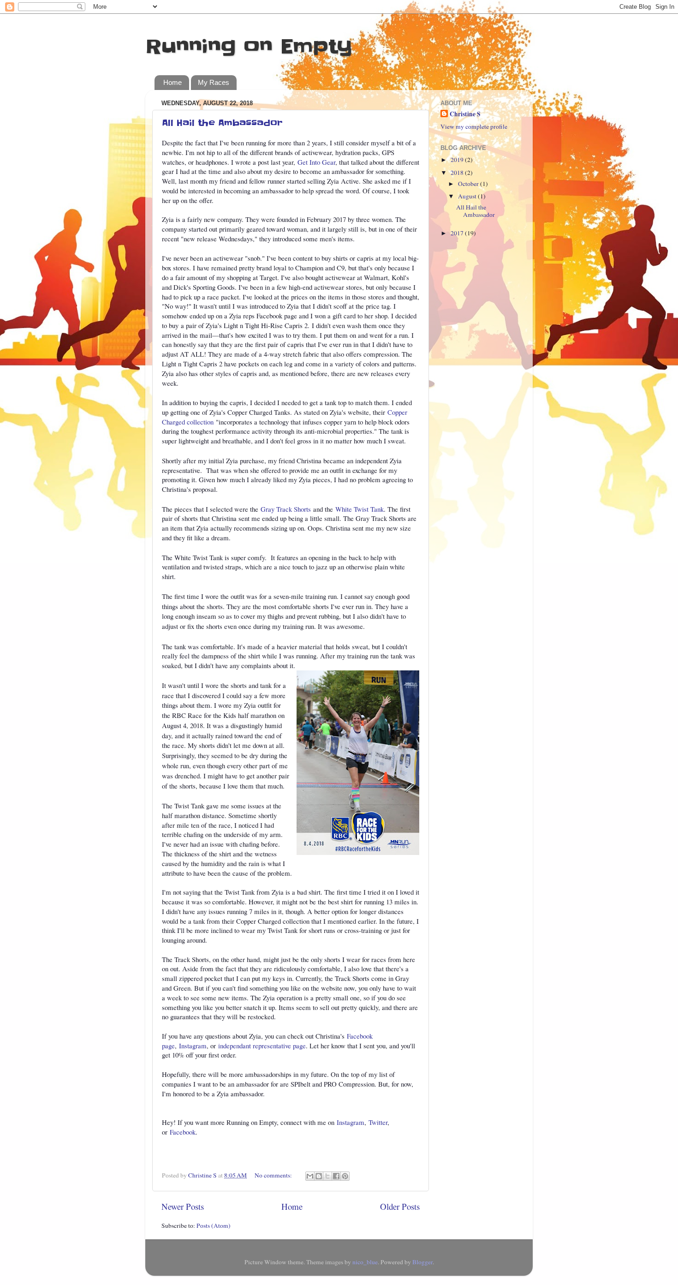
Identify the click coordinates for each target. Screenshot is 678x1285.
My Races (213, 82)
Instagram (193, 1045)
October (469, 183)
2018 (458, 172)
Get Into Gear (316, 162)
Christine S (465, 114)
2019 (458, 159)
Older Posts (400, 1206)
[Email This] (310, 1176)
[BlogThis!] (318, 1176)
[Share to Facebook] (336, 1176)
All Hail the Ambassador (222, 123)
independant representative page (262, 1045)
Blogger (422, 1262)
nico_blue (365, 1262)
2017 (458, 233)
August (468, 196)
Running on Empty (248, 46)
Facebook (183, 1131)
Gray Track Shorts (287, 509)
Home (172, 82)
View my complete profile (473, 126)
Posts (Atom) (213, 1225)
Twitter (378, 1122)
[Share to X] (327, 1176)
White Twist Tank (359, 509)
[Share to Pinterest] (345, 1176)
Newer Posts (182, 1206)
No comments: (274, 1175)
